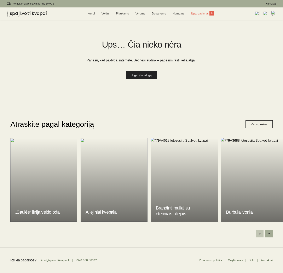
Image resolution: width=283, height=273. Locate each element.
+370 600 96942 (86, 260)
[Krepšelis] (273, 13)
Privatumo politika (210, 260)
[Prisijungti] (265, 13)
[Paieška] (257, 13)
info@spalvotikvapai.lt (55, 260)
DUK (252, 260)
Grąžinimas (235, 260)
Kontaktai (271, 3)
